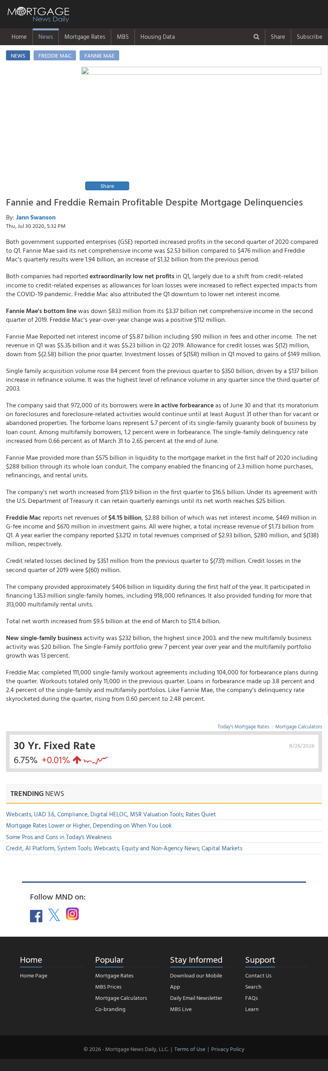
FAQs (251, 997)
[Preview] (201, 130)
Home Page (33, 975)
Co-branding (110, 1009)
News (45, 36)
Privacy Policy (227, 1049)
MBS (123, 36)
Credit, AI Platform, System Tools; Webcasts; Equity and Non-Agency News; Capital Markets (124, 848)
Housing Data (157, 36)
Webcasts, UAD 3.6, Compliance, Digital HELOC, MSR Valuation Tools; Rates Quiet (111, 814)
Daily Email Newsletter (196, 997)
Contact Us (258, 975)
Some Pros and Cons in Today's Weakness (59, 837)
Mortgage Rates (84, 36)
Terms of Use (189, 1049)
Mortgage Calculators (298, 726)
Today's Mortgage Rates (243, 726)
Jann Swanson (36, 217)
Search (253, 986)
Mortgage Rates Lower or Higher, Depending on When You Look (89, 825)
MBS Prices (108, 986)
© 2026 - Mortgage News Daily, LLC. (126, 1049)
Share (278, 36)
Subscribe (309, 36)
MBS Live (181, 1009)
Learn (252, 1009)
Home (19, 36)
